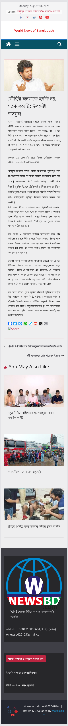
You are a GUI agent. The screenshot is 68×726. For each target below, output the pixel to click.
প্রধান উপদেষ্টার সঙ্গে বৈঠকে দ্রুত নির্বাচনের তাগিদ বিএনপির (35, 346)
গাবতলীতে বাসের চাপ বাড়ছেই (24, 471)
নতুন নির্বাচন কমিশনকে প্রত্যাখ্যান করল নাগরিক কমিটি (30, 415)
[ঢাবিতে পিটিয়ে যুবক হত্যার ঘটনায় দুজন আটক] (34, 491)
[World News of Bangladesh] (8, 44)
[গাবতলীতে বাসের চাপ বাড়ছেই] (34, 437)
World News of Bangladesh (34, 30)
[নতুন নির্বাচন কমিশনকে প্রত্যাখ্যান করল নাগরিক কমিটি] (34, 378)
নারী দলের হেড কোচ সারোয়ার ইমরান (43, 355)
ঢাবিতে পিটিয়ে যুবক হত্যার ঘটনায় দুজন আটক (34, 526)
